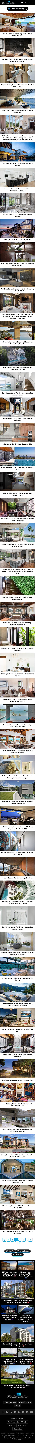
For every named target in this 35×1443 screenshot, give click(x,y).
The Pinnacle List (13, 1422)
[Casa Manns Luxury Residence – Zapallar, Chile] (17, 1077)
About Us (11, 1251)
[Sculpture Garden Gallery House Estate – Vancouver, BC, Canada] (17, 186)
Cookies (3, 1433)
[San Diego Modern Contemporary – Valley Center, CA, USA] (17, 671)
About (6, 1402)
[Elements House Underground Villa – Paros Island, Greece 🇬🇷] (26, 1270)
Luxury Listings (24, 1251)
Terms (32, 1433)
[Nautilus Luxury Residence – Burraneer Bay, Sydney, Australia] (17, 594)
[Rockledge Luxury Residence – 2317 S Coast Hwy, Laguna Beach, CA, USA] (17, 286)
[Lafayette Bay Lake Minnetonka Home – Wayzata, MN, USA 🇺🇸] (17, 1383)
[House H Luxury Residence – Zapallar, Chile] (17, 875)
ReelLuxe (12, 1425)
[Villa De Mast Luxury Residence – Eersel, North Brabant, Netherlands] (17, 799)
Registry (17, 1406)
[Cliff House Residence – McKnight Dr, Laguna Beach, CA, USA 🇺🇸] (9, 1270)
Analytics (13, 1402)
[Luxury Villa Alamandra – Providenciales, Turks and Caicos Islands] (17, 748)
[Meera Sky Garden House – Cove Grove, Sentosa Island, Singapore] (17, 261)
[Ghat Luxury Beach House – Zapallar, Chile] (17, 441)
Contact (28, 1402)
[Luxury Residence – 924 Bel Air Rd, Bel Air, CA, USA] (17, 1026)
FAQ (8, 1433)
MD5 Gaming (22, 1425)
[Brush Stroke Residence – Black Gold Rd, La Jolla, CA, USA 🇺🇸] (26, 1313)
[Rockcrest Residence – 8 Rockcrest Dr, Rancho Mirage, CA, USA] (17, 1178)
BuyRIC (21, 1418)
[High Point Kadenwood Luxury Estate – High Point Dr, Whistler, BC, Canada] (17, 1001)
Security (22, 1433)
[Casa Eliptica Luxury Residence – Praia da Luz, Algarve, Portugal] (17, 390)
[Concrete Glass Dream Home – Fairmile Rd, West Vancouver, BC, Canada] (17, 950)
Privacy (17, 1433)
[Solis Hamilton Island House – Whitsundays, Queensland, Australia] (17, 339)
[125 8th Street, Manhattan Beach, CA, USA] (17, 237)
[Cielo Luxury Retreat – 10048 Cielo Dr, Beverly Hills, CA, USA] (17, 1203)
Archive (21, 1402)
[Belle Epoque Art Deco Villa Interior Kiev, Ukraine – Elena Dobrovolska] (17, 516)
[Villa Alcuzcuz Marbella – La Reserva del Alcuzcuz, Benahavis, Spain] (17, 541)
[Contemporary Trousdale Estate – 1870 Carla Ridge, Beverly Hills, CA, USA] (17, 824)
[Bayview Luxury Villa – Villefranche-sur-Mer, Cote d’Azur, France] (17, 82)
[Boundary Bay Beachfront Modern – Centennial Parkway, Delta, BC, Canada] (17, 899)
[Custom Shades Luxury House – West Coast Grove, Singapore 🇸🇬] (17, 1342)
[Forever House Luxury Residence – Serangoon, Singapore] (17, 161)
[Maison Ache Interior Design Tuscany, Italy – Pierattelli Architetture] (17, 620)
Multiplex (12, 1433)
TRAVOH (24, 1422)
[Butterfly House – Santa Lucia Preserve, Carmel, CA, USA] (17, 975)
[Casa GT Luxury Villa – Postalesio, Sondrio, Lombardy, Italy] (17, 490)
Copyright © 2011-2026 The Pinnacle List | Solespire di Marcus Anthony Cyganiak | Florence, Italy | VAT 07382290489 (17, 1437)
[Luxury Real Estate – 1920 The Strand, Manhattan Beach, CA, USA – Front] (17, 1152)
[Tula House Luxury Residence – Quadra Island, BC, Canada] (17, 108)
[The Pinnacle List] (17, 1395)
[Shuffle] (25, 2)
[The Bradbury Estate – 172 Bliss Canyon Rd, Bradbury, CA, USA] (17, 1101)
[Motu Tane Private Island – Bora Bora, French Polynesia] (17, 1229)
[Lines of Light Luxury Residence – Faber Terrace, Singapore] (17, 645)
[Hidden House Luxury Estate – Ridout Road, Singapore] (17, 212)
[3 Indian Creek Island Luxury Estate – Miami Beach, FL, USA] (17, 31)
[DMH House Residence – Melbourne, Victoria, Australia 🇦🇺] (9, 1313)
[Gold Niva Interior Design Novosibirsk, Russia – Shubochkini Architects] (17, 57)
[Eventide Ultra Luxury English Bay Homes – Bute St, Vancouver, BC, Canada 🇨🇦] (17, 1298)
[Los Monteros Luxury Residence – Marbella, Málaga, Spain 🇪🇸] (26, 1357)
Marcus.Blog (18, 1429)
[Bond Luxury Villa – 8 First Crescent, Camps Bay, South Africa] (17, 850)
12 (30, 1240)
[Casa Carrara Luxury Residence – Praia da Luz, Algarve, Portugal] (17, 924)
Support (28, 1433)
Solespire (14, 1418)
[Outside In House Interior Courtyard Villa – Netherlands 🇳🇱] (9, 1357)
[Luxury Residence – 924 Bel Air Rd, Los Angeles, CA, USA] (17, 465)
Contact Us (18, 1255)
